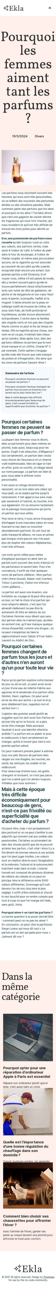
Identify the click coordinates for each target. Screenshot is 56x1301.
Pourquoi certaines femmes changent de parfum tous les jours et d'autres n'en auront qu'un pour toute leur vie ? (27, 389)
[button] (49, 8)
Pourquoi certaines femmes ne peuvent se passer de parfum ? (27, 380)
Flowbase (49, 1276)
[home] (13, 8)
